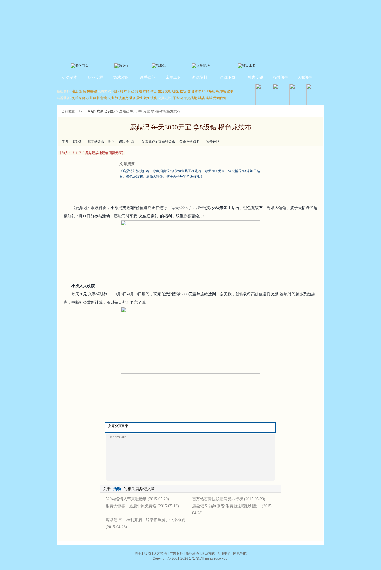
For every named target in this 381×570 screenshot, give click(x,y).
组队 (116, 91)
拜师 (146, 91)
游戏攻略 (121, 77)
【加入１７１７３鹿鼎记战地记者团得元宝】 (91, 153)
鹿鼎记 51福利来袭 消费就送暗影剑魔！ (226, 506)
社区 (175, 91)
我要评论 (213, 141)
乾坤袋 (221, 91)
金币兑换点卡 (189, 141)
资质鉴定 (122, 98)
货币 (198, 91)
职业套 (91, 98)
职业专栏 (95, 77)
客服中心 (224, 553)
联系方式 (208, 553)
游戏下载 (227, 77)
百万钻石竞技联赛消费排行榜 (217, 499)
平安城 (178, 98)
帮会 (153, 91)
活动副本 (69, 77)
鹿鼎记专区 (105, 111)
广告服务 (176, 553)
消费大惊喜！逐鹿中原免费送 (131, 506)
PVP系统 (208, 91)
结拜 (123, 91)
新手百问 (148, 77)
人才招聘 (160, 553)
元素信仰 (219, 98)
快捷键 (92, 91)
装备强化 (150, 98)
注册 (75, 91)
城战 (201, 98)
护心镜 (102, 98)
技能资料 (281, 77)
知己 (131, 91)
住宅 (190, 91)
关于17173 (143, 553)
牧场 (183, 91)
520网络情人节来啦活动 (126, 499)
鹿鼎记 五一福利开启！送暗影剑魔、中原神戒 (145, 520)
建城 (209, 98)
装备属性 (136, 98)
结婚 (138, 91)
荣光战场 (190, 98)
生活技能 (164, 91)
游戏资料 (200, 77)
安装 (82, 91)
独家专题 (255, 77)
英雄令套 (78, 98)
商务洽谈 (192, 553)
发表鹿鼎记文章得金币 (158, 141)
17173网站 (86, 111)
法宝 (111, 98)
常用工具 (173, 77)
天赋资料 (305, 77)
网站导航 (240, 553)
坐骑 (230, 91)
